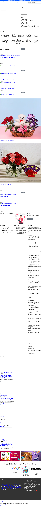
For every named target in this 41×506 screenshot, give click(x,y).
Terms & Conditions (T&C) (31, 283)
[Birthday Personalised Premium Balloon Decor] (10, 55)
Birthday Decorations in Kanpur (6, 481)
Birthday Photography (4, 61)
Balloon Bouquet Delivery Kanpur (6, 483)
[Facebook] (29, 493)
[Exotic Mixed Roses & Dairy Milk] (20, 182)
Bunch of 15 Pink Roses (4, 96)
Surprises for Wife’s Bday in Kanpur (7, 488)
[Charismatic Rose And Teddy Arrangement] (20, 138)
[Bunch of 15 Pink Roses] (7, 94)
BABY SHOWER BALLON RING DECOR (7, 88)
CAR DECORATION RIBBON (5, 200)
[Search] (40, 2)
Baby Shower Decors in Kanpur (15, 487)
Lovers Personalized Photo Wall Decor (6, 188)
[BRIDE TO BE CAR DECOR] (8, 203)
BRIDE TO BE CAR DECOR (5, 205)
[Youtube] (34, 493)
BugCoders (31, 499)
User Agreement (30, 322)
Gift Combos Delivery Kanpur (14, 484)
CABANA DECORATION (4, 84)
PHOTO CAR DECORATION (5, 209)
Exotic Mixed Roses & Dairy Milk (5, 184)
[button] (17, 2)
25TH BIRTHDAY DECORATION (6, 52)
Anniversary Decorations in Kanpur (7, 485)
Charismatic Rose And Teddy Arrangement (7, 140)
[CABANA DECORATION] (7, 82)
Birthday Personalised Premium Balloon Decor (7, 57)
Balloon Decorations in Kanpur (14, 482)
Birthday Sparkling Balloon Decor (5, 75)
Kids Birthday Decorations (10, 486)
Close (0, 505)
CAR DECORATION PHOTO (5, 196)
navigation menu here (7, 504)
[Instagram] (32, 493)
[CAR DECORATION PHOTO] (8, 194)
